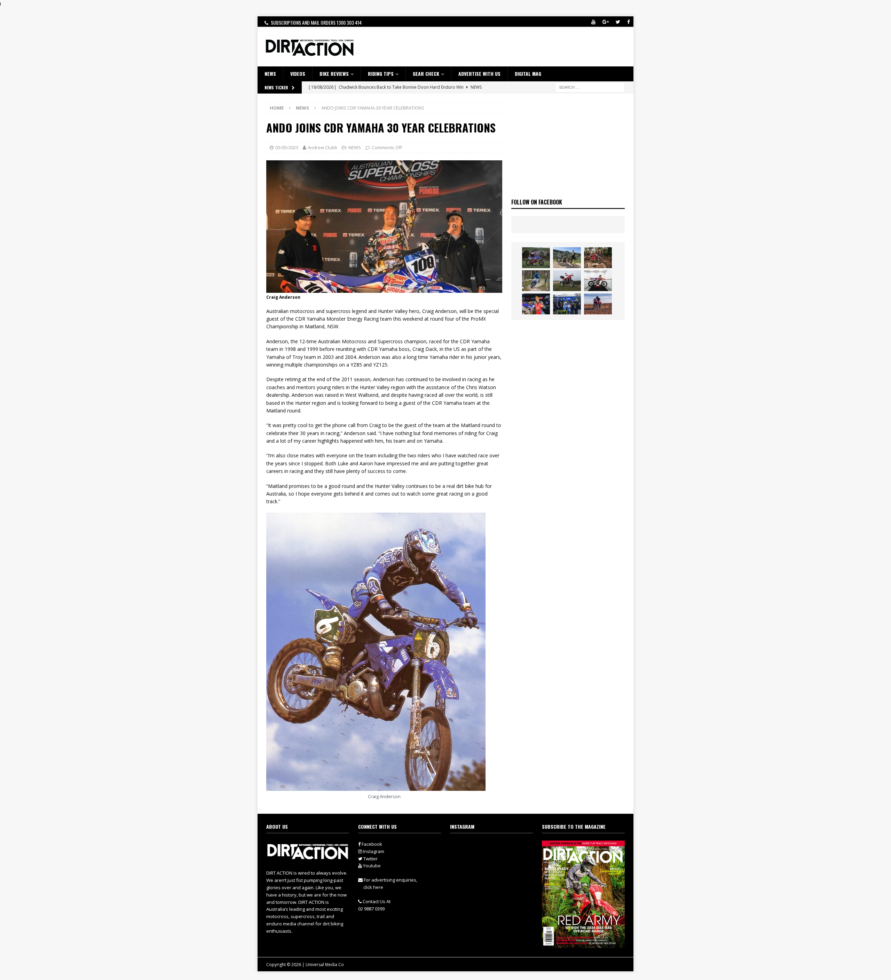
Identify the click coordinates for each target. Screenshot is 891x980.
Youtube (371, 865)
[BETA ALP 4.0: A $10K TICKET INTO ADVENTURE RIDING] (567, 280)
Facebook (371, 844)
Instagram (373, 851)
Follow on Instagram (496, 859)
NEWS (270, 73)
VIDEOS (297, 73)
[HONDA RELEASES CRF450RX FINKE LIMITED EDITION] (598, 280)
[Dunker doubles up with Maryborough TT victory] (536, 304)
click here (373, 887)
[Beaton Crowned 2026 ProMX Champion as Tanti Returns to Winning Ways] (567, 304)
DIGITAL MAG (528, 73)
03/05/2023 (286, 147)
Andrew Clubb (322, 147)
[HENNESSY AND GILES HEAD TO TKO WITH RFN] (598, 257)
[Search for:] (590, 86)
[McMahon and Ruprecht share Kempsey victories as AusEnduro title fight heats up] (536, 280)
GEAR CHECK (426, 73)
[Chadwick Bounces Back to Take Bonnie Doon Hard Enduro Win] (536, 257)
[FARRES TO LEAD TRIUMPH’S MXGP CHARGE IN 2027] (567, 257)
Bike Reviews (334, 73)
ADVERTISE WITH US (479, 73)
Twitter (370, 859)
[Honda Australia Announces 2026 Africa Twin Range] (598, 304)
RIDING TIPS (381, 73)
